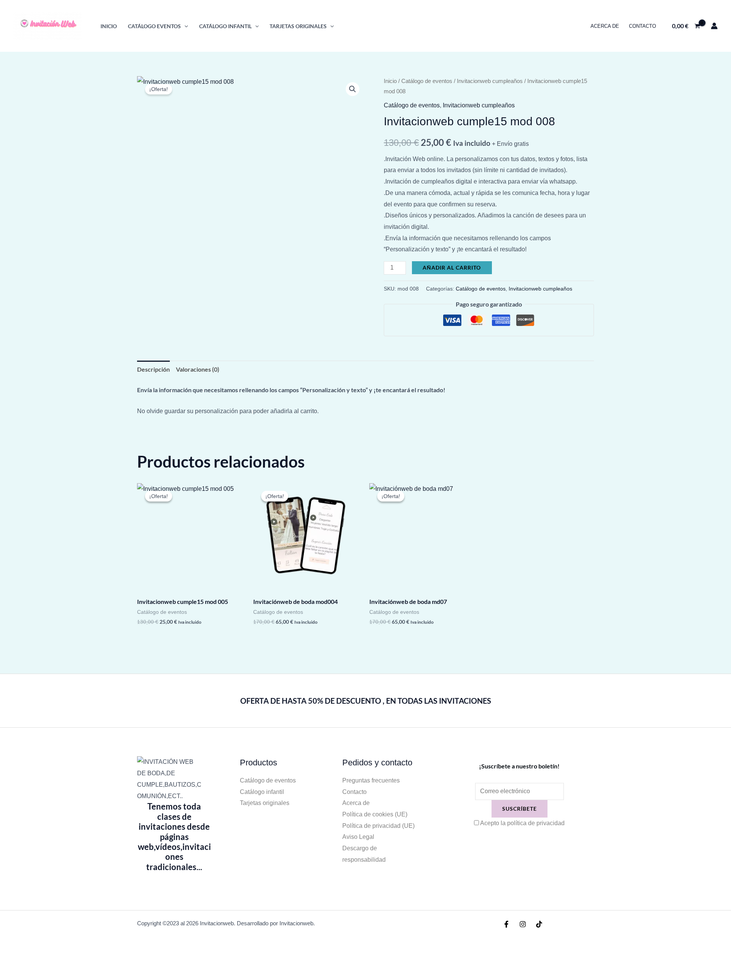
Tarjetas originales (264, 803)
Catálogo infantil (262, 792)
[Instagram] (522, 924)
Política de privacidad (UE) (378, 825)
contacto (642, 26)
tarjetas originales (298, 26)
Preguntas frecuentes (371, 780)
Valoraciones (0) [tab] (197, 369)
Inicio (109, 26)
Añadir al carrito (452, 267)
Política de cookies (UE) (374, 814)
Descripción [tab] (153, 369)
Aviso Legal (358, 837)
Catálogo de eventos (426, 81)
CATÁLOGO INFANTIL (225, 26)
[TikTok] (539, 924)
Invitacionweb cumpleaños (490, 81)
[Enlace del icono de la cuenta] (714, 25)
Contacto (354, 792)
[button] (184, 26)
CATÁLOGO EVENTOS (154, 26)
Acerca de (605, 26)
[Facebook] (506, 924)
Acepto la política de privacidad (522, 823)
